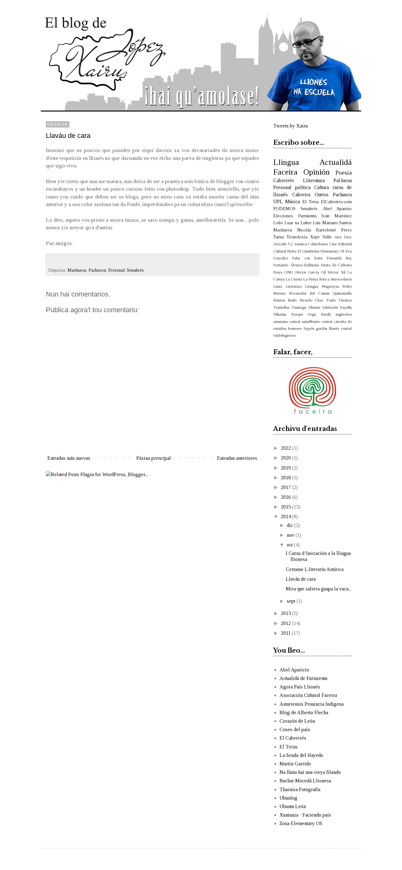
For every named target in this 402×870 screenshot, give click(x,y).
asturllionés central (317, 321)
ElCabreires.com (336, 201)
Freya (277, 272)
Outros (322, 194)
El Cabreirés (293, 738)
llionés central (340, 328)
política (303, 187)
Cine (333, 244)
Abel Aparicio (337, 208)
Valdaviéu (330, 307)
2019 (286, 467)
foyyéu (308, 328)
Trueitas (345, 300)
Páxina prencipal (153, 458)
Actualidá (335, 162)
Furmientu (307, 215)
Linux (277, 286)
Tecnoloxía (296, 236)
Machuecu (77, 270)
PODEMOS (284, 208)
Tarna (278, 236)
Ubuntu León (293, 806)
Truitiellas (281, 307)
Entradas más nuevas (68, 458)
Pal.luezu (343, 180)
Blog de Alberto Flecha (304, 712)
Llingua (286, 162)
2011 (286, 633)
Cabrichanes (318, 244)
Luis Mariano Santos (332, 222)
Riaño (292, 300)
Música (292, 201)
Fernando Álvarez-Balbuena (296, 265)
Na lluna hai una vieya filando (310, 772)
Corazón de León (297, 721)
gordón (321, 328)
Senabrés (135, 270)
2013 (286, 613)
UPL (278, 201)
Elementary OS (332, 251)
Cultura (321, 187)
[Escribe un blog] (73, 261)
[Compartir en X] (81, 261)
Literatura (294, 286)
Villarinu (279, 314)
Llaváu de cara (301, 579)
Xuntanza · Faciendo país (305, 815)
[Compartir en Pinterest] (96, 261)
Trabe (331, 300)
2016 (286, 497)
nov (291, 535)
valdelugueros (284, 335)
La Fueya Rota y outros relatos (327, 279)
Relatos (279, 300)
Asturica (300, 244)
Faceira (285, 172)
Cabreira (301, 194)
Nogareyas (330, 286)
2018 (286, 477)
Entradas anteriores (237, 458)
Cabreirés (283, 180)
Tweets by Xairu (290, 125)
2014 (286, 516)
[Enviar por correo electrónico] (65, 261)
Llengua (311, 286)
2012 (286, 623)
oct (290, 544)
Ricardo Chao (311, 300)
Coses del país (295, 729)
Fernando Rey (339, 258)
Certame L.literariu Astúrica (315, 569)
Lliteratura (314, 180)
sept (291, 601)
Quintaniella (342, 293)
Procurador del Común (309, 293)
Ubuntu (314, 307)
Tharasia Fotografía (300, 789)
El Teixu (310, 201)
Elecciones (283, 215)
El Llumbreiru (308, 251)
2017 (286, 487)
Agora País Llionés (300, 686)
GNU (288, 272)
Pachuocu (97, 270)
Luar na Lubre (298, 222)
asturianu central (286, 321)
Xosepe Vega (303, 314)
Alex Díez (343, 237)
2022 (286, 448)
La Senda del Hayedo (301, 755)
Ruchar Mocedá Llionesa (305, 780)
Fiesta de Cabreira (336, 265)
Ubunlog (288, 798)
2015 (286, 506)
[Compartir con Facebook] (88, 261)
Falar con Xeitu (307, 258)
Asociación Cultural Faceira (308, 695)
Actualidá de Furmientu (303, 678)
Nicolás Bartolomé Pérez (324, 229)
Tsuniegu (298, 307)
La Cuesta (293, 279)
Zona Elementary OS (301, 823)
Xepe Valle (321, 236)
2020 (286, 457)
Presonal (116, 270)
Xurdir (326, 314)
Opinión (316, 172)
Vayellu (346, 307)
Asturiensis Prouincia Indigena (312, 704)
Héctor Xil (336, 272)
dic (290, 525)
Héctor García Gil (310, 272)
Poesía (343, 172)
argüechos (343, 314)
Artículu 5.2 (282, 244)
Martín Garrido (295, 763)
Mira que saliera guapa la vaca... (318, 588)
